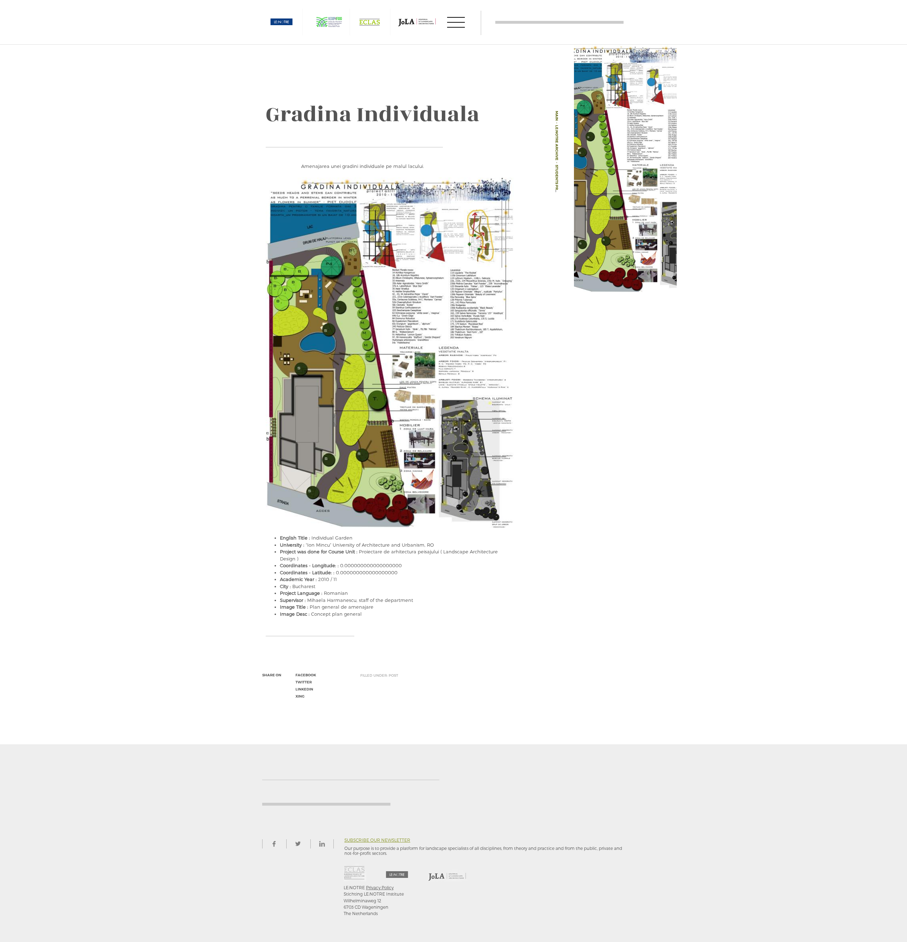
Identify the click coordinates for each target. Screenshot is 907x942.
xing (299, 696)
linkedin (304, 689)
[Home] (559, 22)
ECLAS (369, 22)
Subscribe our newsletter (377, 840)
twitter (303, 682)
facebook (305, 675)
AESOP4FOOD (329, 22)
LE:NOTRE (281, 22)
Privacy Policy (380, 887)
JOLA (417, 22)
